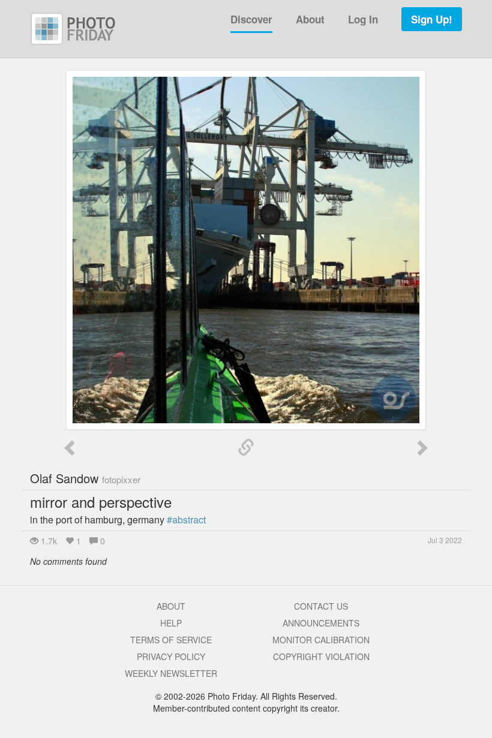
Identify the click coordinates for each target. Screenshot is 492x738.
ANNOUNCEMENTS (321, 623)
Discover (251, 19)
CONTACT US (321, 606)
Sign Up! (431, 19)
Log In (363, 19)
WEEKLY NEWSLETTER (171, 673)
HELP (171, 623)
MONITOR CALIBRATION (321, 640)
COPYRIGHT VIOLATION (321, 656)
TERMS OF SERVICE (171, 640)
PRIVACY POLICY (171, 656)
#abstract (186, 519)
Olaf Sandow (85, 478)
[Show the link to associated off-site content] (246, 448)
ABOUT (171, 606)
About (310, 19)
